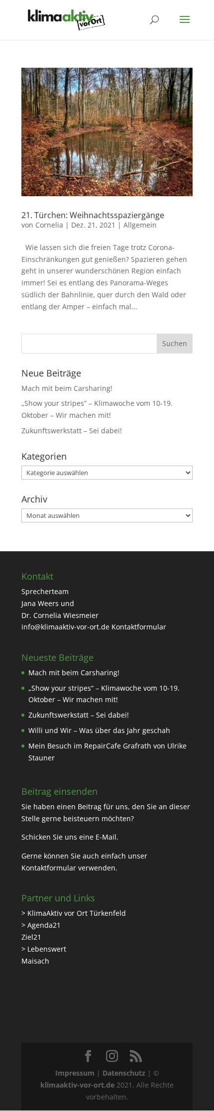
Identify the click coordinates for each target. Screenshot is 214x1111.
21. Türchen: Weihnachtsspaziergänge (92, 215)
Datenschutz (124, 1073)
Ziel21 (31, 937)
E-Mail (106, 837)
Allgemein (140, 225)
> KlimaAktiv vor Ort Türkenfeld (73, 913)
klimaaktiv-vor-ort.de (77, 1085)
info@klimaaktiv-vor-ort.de (65, 626)
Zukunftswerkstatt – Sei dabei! (71, 430)
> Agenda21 (41, 925)
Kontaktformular (138, 626)
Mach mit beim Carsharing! (66, 388)
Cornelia (49, 225)
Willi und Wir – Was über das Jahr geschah (99, 730)
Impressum (75, 1073)
